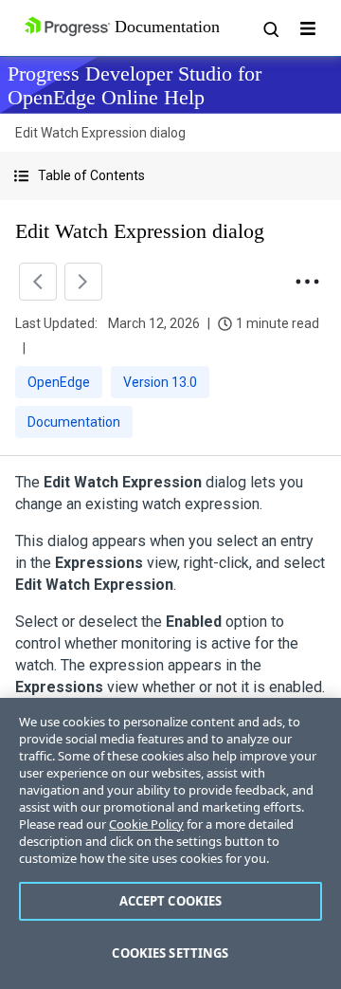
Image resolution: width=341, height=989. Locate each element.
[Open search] (270, 28)
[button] (170, 176)
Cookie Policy (146, 824)
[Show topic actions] (307, 282)
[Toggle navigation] (308, 28)
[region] (170, 843)
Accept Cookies (171, 900)
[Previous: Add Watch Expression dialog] (38, 282)
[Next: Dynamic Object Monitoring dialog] (83, 282)
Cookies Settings (170, 953)
